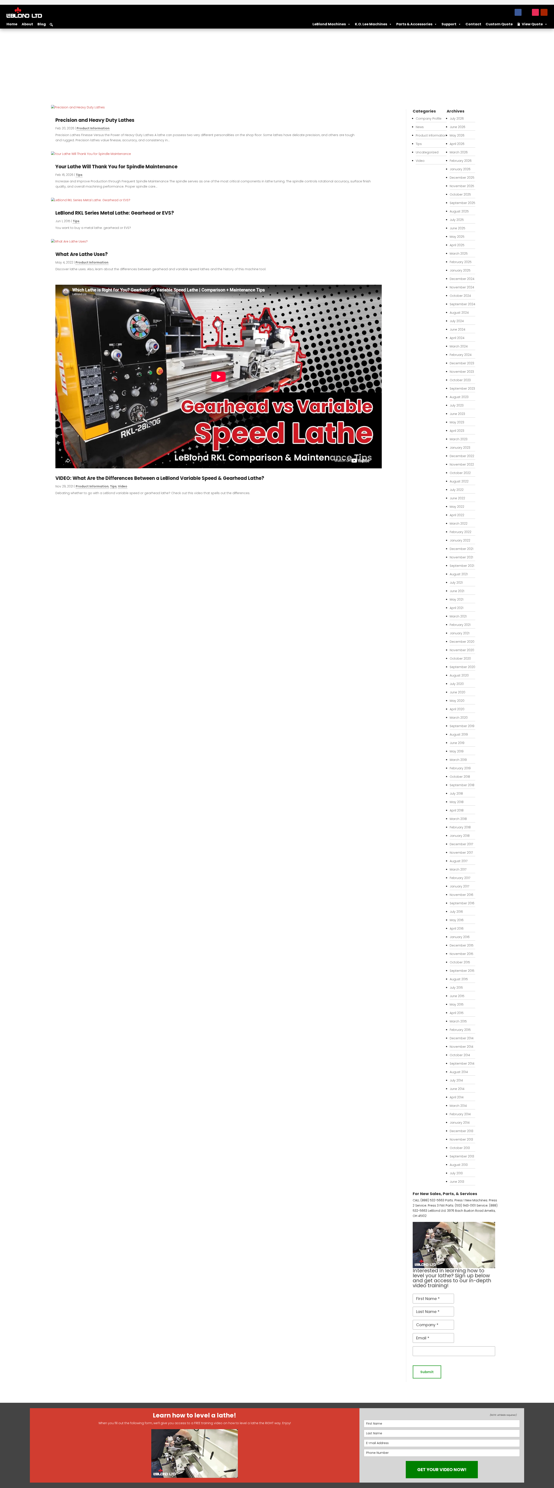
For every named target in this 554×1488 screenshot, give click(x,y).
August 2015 (459, 979)
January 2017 (459, 886)
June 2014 (457, 1089)
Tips (79, 175)
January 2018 (460, 836)
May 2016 (457, 920)
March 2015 (458, 1021)
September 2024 (462, 304)
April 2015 (457, 1013)
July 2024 (457, 321)
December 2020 (462, 642)
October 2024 (460, 296)
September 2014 (462, 1063)
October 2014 (460, 1055)
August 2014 (459, 1072)
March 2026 (459, 152)
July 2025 (457, 220)
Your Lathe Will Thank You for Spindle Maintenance (116, 166)
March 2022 (458, 523)
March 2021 (458, 616)
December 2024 (462, 279)
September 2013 (462, 1156)
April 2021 (456, 608)
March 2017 (458, 869)
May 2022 (457, 507)
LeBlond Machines (329, 24)
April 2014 (457, 1097)
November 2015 (461, 954)
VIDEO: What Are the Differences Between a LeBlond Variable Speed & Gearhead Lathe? (159, 478)
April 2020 (457, 709)
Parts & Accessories (414, 24)
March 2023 (458, 439)
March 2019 (458, 760)
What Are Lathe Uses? (81, 254)
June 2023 (457, 414)
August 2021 (459, 574)
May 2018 (457, 802)
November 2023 (462, 372)
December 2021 (461, 549)
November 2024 (462, 287)
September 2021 (462, 566)
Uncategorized (427, 152)
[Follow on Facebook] (518, 12)
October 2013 (460, 1148)
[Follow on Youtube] (544, 12)
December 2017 (461, 844)
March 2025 (459, 253)
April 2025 (457, 245)
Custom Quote (499, 24)
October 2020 (460, 658)
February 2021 (460, 625)
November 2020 (462, 650)
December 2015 (461, 945)
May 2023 (457, 422)
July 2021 (456, 582)
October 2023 (460, 380)
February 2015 (460, 1030)
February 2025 (461, 262)
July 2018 (456, 793)
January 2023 (460, 447)
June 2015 (457, 996)
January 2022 (460, 540)
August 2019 (459, 734)
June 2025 (457, 228)
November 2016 (461, 895)
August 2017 (458, 861)
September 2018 (462, 785)
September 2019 (462, 726)
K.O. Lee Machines (371, 24)
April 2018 (457, 810)
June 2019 (457, 743)
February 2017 (460, 878)
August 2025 (459, 211)
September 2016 (462, 903)
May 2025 (457, 237)
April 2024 (457, 338)
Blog (41, 24)
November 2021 (461, 557)
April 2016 (457, 928)
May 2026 (457, 135)
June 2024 (457, 329)
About (27, 24)
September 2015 (462, 971)
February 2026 (461, 161)
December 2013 (461, 1131)
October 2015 (460, 962)
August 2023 (459, 397)
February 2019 (460, 768)
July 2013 (456, 1173)
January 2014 (460, 1122)
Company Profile (428, 118)
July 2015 (456, 987)
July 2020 (457, 684)
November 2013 (461, 1139)
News (420, 127)
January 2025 (460, 270)
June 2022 (457, 498)
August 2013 (459, 1165)
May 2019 (457, 751)
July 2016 (456, 912)
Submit (427, 1371)
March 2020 (459, 717)
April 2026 (457, 144)
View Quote (532, 24)
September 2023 (462, 388)
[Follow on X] (526, 12)
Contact (473, 24)
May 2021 (456, 599)
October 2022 (460, 473)
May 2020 (457, 701)
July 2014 (456, 1080)
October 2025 (460, 194)
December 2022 (462, 456)
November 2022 (462, 464)
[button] (51, 24)
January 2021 (459, 633)
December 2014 (461, 1038)
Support (448, 24)
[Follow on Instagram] (535, 12)
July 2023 (457, 405)
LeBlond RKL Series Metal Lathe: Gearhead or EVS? (114, 213)
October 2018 (460, 777)
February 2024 (461, 355)
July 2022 (457, 490)
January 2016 (460, 937)
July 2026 (457, 118)
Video (122, 486)
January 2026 (460, 169)
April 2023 (457, 431)
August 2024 (459, 312)
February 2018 (460, 827)
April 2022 (457, 515)
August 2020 (459, 675)
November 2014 (461, 1046)
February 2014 (460, 1114)
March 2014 (458, 1106)
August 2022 (459, 481)
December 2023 (462, 363)
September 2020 (462, 667)
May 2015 (457, 1004)
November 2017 (461, 852)
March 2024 (459, 346)
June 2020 (457, 692)
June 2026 (457, 127)
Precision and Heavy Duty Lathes (94, 120)
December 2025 (462, 177)
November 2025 (462, 186)
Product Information (93, 128)
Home (11, 24)
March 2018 (458, 819)
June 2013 (457, 1181)
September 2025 (462, 203)
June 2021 (457, 591)
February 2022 (460, 532)
